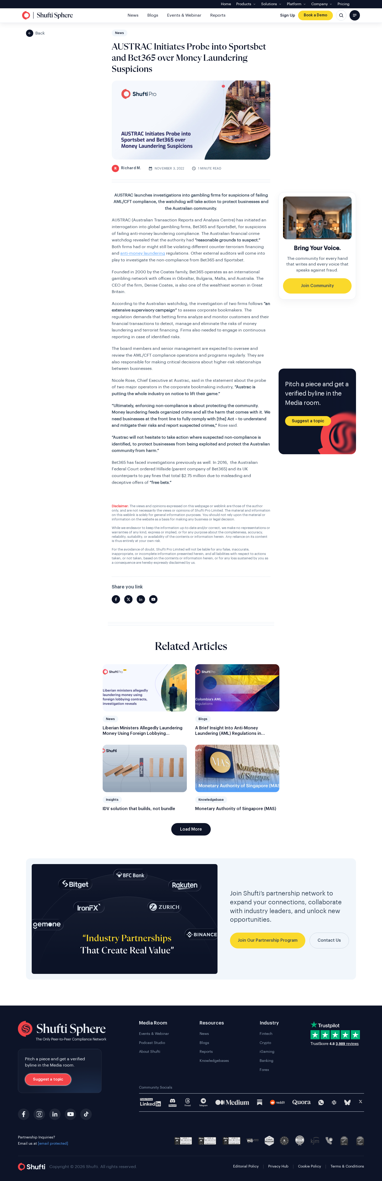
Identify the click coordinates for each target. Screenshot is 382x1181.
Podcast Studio (152, 1043)
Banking (266, 1061)
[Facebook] (23, 1114)
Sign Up (287, 15)
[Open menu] (355, 15)
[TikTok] (86, 1114)
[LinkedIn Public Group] (150, 1102)
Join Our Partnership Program (268, 940)
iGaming (267, 1052)
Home (226, 4)
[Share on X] (128, 599)
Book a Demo (315, 15)
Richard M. (127, 168)
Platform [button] (294, 4)
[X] (360, 1102)
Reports (218, 15)
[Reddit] (277, 1102)
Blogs (152, 15)
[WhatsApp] (321, 1102)
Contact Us (329, 940)
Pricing (344, 4)
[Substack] (259, 1102)
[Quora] (301, 1102)
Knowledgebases (214, 1061)
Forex (264, 1070)
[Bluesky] (347, 1102)
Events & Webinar (184, 15)
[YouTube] (70, 1114)
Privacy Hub (278, 1166)
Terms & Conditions (347, 1166)
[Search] (341, 15)
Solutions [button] (269, 4)
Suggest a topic (308, 421)
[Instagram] (39, 1114)
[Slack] (334, 1102)
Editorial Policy (246, 1166)
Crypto (265, 1043)
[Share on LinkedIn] (141, 599)
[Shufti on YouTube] (153, 599)
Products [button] (243, 4)
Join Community (317, 286)
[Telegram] (203, 1102)
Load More (191, 829)
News (133, 15)
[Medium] (232, 1102)
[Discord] (172, 1102)
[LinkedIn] (55, 1114)
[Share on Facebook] (116, 599)
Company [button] (319, 4)
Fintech (266, 1034)
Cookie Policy (309, 1166)
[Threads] (187, 1102)
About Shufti (149, 1052)
